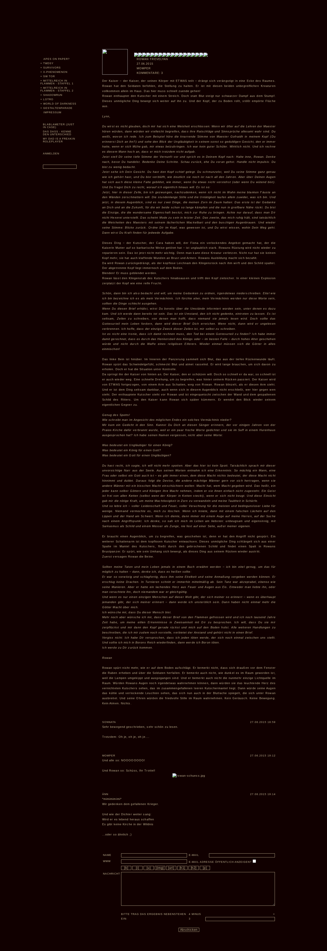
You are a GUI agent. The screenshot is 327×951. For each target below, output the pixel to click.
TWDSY (48, 63)
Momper (108, 755)
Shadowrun (52, 95)
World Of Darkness (59, 103)
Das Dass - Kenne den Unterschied (57, 133)
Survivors (52, 67)
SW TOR (49, 76)
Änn (105, 794)
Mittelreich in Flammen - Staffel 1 (57, 82)
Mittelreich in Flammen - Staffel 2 (57, 89)
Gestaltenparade (58, 108)
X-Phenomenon (55, 72)
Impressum (52, 112)
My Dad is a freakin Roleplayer (59, 140)
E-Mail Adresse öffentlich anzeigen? (221, 862)
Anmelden (51, 153)
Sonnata (109, 722)
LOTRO (48, 99)
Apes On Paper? (56, 59)
